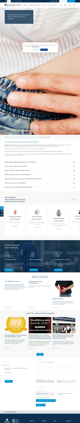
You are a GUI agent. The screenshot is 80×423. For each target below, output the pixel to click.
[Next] (73, 199)
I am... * (58, 379)
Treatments (29, 137)
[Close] (56, 43)
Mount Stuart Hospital (22, 137)
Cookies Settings (36, 49)
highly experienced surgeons (13, 154)
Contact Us (63, 1)
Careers (12, 1)
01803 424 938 (55, 1)
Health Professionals (18, 1)
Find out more (9, 269)
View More (40, 354)
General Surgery (36, 137)
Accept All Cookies (44, 49)
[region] (40, 47)
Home (12, 137)
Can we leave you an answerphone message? (65, 394)
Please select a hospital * (40, 379)
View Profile (15, 225)
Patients (9, 1)
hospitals (31, 148)
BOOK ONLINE (71, 1)
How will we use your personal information (46, 400)
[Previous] (70, 199)
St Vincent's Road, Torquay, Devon (13, 375)
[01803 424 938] (1, 208)
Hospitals (15, 137)
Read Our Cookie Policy (35, 46)
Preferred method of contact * (41, 391)
